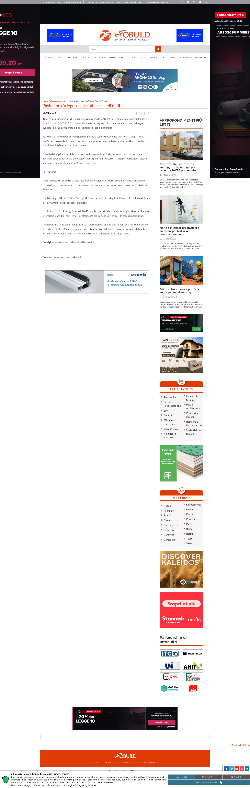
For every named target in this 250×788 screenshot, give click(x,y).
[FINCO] (193, 676)
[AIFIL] (193, 688)
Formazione (185, 58)
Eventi (172, 58)
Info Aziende (99, 58)
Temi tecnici (72, 58)
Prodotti (59, 58)
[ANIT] (193, 664)
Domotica (169, 415)
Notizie (85, 58)
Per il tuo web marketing (129, 2)
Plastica (190, 519)
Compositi (169, 539)
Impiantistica (171, 428)
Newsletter (200, 58)
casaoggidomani (72, 2)
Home (45, 101)
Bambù (167, 515)
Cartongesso (171, 525)
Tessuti (190, 538)
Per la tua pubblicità (124, 762)
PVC (188, 523)
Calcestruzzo (171, 520)
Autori (108, 762)
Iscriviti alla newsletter (159, 2)
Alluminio (169, 510)
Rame (189, 528)
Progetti (133, 58)
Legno (189, 509)
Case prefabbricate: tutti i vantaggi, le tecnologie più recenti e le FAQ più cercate (178, 167)
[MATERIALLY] (193, 653)
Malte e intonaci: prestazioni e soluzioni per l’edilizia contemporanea (179, 231)
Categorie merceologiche (153, 58)
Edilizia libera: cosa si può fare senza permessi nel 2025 (179, 291)
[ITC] (170, 653)
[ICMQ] (170, 676)
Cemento (169, 530)
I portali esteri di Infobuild (99, 2)
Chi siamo (95, 762)
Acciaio (168, 505)
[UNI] (170, 664)
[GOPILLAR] (170, 688)
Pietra (189, 514)
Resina (189, 533)
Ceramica (169, 534)
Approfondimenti (117, 58)
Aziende (47, 58)
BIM (166, 410)
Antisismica (170, 397)
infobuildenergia (51, 2)
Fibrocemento (193, 504)
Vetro (189, 543)
